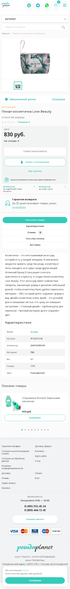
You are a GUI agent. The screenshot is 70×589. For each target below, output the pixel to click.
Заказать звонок (35, 519)
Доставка (35, 245)
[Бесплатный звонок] (29, 5)
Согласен (35, 580)
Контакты (39, 451)
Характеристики (35, 226)
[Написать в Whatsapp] (47, 5)
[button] (22, 429)
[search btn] (63, 27)
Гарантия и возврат (11, 446)
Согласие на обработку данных (13, 459)
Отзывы (34, 232)
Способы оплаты (35, 238)
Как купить (35, 171)
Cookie (25, 570)
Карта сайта (40, 456)
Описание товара (35, 220)
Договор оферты (43, 446)
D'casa (34, 331)
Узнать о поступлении (37, 162)
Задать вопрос (9, 483)
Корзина (6, 488)
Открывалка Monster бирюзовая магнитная (41, 400)
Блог (37, 478)
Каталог (10, 19)
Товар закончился (35, 151)
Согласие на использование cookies (15, 452)
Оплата (38, 473)
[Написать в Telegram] (38, 5)
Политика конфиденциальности (12, 467)
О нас (38, 461)
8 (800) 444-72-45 (35, 510)
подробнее (19, 207)
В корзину (35, 418)
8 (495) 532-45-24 (35, 506)
